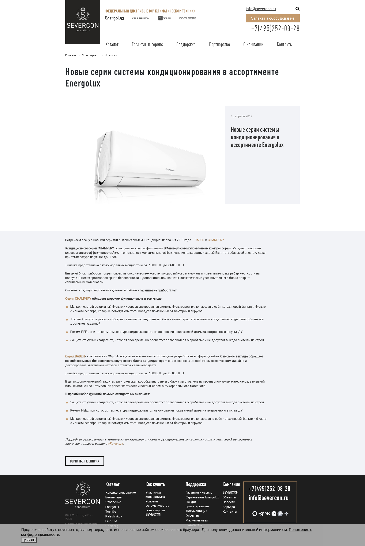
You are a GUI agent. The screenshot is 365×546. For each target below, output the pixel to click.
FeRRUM (111, 521)
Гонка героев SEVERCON (155, 512)
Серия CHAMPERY (78, 298)
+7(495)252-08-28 (275, 28)
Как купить (155, 484)
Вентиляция (114, 497)
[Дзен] (286, 512)
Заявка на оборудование (272, 18)
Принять (29, 540)
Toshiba (110, 511)
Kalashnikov (113, 516)
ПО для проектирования (198, 504)
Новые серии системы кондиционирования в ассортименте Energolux (257, 137)
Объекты (229, 497)
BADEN (199, 240)
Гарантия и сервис (147, 44)
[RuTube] (279, 512)
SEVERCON (230, 492)
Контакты (285, 44)
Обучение (193, 516)
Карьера (229, 507)
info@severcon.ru (261, 9)
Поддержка (186, 44)
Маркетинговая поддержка (197, 523)
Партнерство (219, 44)
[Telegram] (260, 512)
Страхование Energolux (202, 497)
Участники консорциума (155, 495)
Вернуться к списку (84, 461)
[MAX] (254, 512)
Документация (196, 511)
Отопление (113, 502)
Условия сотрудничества (157, 503)
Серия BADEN (75, 356)
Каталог (111, 44)
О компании (253, 44)
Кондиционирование (120, 492)
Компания (231, 484)
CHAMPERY (216, 240)
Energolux (112, 507)
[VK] (267, 512)
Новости (229, 502)
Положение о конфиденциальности (81, 523)
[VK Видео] (273, 512)
